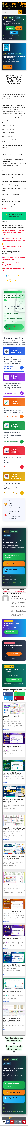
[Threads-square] (20, 1122)
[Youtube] (12, 1122)
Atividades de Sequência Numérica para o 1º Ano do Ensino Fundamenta (11, 718)
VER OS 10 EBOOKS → (14, 653)
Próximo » (15, 1034)
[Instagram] (4, 1122)
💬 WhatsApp (10, 28)
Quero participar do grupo (14, 327)
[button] (9, 9)
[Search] (20, 12)
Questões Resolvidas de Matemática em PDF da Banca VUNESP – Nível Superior (13, 246)
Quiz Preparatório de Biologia (12, 773)
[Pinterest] (24, 1122)
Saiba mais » (6, 729)
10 (10, 1034)
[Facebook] (8, 1122)
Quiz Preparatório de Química (12, 912)
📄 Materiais (14, 32)
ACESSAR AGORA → (11, 632)
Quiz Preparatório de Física (12, 746)
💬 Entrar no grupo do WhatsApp (12, 557)
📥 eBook (19, 28)
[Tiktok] (16, 1122)
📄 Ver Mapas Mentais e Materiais (11, 571)
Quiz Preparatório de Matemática (14, 965)
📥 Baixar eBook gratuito (14, 564)
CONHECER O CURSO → (14, 680)
